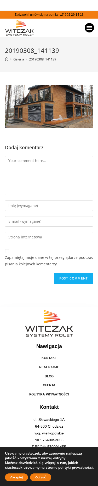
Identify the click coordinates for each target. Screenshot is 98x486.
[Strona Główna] (6, 59)
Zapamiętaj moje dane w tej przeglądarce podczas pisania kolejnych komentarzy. (49, 260)
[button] (89, 27)
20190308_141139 (42, 59)
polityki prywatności (75, 467)
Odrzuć (40, 477)
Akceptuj (16, 477)
